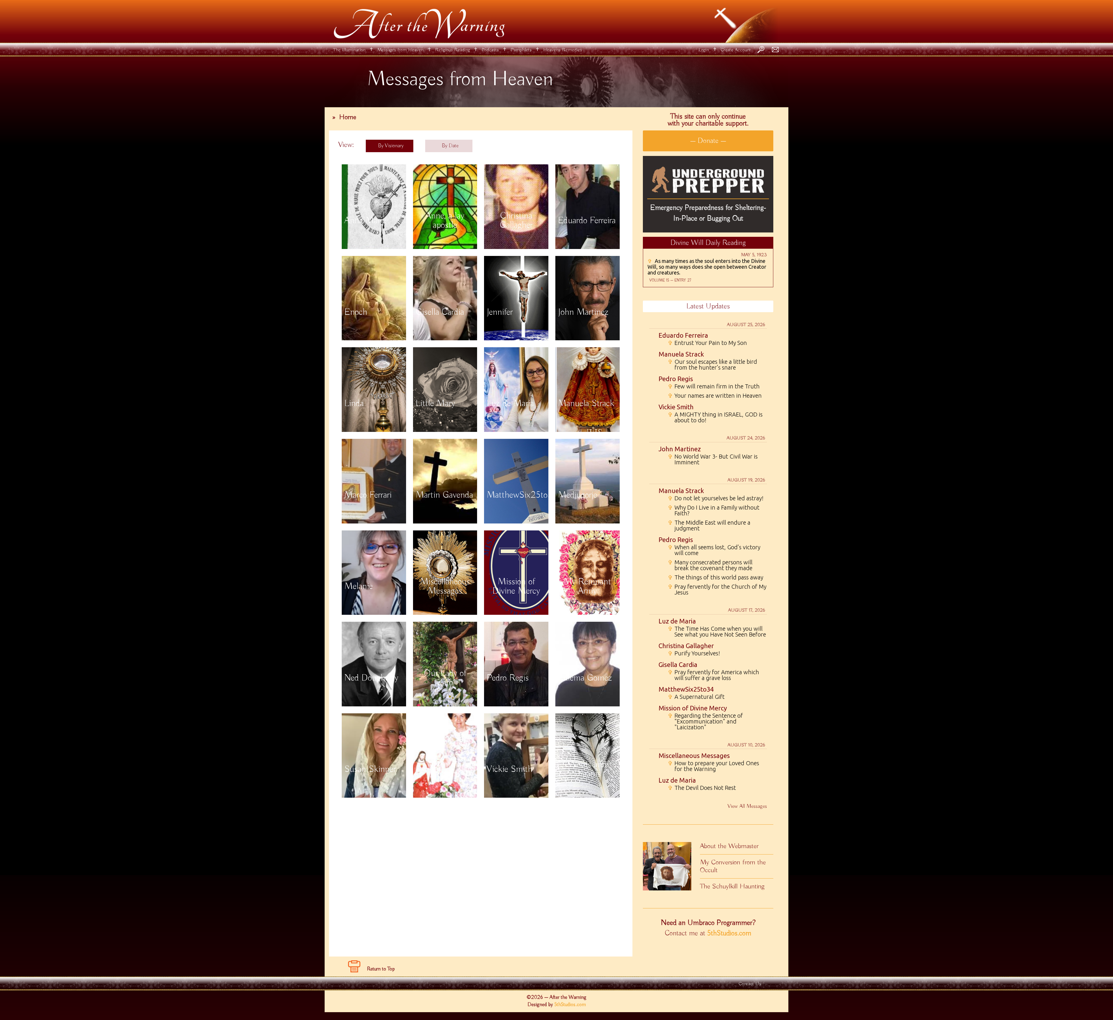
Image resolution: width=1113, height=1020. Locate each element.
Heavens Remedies (562, 50)
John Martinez (680, 448)
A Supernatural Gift (696, 697)
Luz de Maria (677, 621)
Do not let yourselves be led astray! (715, 498)
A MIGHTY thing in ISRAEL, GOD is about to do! (715, 417)
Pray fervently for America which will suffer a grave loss (713, 675)
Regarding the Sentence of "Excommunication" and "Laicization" (705, 721)
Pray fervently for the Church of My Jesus (717, 589)
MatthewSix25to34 (686, 689)
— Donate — (708, 141)
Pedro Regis (676, 378)
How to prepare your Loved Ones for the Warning (713, 766)
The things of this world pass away (715, 577)
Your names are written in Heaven (715, 396)
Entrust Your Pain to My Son (707, 343)
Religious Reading (452, 50)
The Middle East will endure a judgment (709, 525)
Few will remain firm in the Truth (714, 386)
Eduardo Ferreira (683, 335)
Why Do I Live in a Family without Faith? (713, 510)
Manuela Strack (681, 354)
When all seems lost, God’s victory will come (714, 550)
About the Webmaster (729, 846)
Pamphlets (521, 50)
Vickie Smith (676, 406)
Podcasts (490, 50)
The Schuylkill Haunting (732, 886)
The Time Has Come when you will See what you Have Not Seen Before (717, 631)
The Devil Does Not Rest (702, 788)
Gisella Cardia (678, 664)
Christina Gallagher (686, 645)
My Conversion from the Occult (733, 866)
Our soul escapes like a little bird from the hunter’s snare (712, 364)
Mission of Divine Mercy (693, 708)
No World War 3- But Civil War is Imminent (713, 459)
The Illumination (349, 50)
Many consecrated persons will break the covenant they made (710, 565)
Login (704, 50)
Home (347, 117)
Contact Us (750, 984)
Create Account (736, 50)
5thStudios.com (729, 933)
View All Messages (747, 806)
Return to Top (381, 969)
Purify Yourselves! (694, 653)
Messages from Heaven (400, 50)
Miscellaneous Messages (694, 755)
